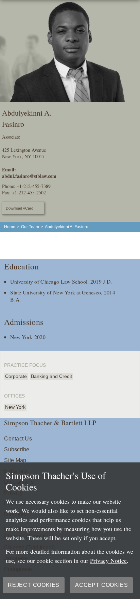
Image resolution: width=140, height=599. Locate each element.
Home (9, 226)
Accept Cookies (101, 585)
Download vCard (19, 208)
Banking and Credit (51, 376)
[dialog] (70, 530)
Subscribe (16, 449)
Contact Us (18, 438)
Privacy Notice (108, 560)
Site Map (15, 460)
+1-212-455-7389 (34, 186)
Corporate (16, 376)
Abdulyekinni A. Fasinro (66, 226)
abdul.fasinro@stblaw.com (29, 175)
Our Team (30, 226)
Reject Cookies (33, 585)
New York (15, 407)
